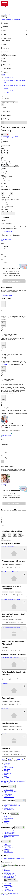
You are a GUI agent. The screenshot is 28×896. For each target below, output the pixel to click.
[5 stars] (2, 538)
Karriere (6, 819)
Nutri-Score (6, 837)
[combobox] (8, 102)
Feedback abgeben (14, 281)
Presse (5, 822)
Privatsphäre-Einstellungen (10, 874)
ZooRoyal (6, 850)
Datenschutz (7, 870)
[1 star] (4, 535)
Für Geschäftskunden (9, 809)
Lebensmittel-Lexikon (9, 832)
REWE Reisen (7, 845)
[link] (15, 79)
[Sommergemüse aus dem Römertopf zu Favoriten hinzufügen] (24, 602)
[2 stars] (9, 535)
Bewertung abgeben (5, 540)
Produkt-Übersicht (8, 808)
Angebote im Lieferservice (10, 791)
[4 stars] (20, 535)
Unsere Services (8, 794)
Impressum (6, 872)
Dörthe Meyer (4, 484)
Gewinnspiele (7, 795)
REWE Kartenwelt (8, 847)
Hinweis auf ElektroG (9, 877)
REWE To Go (7, 846)
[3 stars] (15, 535)
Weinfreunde (7, 849)
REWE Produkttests (9, 797)
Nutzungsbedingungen (9, 873)
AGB (5, 869)
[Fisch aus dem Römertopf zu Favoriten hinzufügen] (24, 549)
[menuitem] (14, 23)
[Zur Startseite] (6, 9)
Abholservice (7, 807)
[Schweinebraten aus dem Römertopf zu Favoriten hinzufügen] (24, 629)
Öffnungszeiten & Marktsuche (11, 835)
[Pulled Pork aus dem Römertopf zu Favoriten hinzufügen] (24, 574)
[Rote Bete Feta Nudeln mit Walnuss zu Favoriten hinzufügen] (24, 660)
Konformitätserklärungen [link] (9, 879)
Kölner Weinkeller (8, 852)
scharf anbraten (4, 364)
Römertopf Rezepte (18, 759)
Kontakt (6, 823)
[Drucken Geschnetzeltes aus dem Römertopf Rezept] (2, 134)
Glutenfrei (9, 136)
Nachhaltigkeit (7, 816)
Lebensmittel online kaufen (10, 804)
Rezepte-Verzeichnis (9, 833)
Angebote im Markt (8, 790)
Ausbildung (6, 821)
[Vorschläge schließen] (2, 104)
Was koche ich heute (9, 836)
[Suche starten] (16, 102)
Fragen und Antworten (9, 830)
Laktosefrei (3, 136)
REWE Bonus (7, 792)
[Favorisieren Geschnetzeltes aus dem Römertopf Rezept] (6, 134)
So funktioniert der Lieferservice (12, 805)
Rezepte (15, 90)
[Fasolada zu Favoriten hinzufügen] (24, 736)
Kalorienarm (15, 136)
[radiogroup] (14, 536)
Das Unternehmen (8, 818)
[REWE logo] (3, 75)
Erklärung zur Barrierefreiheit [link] (10, 880)
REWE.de (3, 759)
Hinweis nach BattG (9, 876)
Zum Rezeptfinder (7, 231)
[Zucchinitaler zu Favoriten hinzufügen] (24, 686)
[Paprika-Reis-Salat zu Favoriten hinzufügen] (24, 711)
